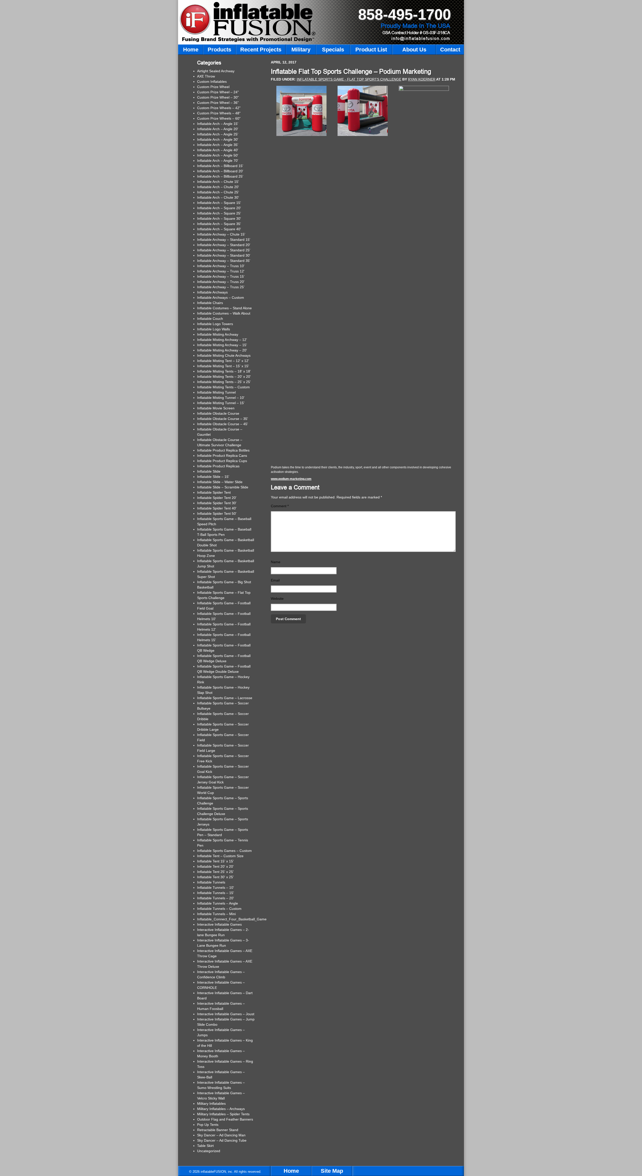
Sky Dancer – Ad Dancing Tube (222, 1140)
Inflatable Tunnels (211, 882)
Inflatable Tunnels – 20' (215, 898)
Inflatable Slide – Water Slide (220, 482)
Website (277, 599)
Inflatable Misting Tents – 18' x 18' (224, 371)
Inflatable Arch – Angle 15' (217, 124)
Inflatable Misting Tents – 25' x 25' (224, 382)
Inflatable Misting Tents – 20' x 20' (224, 377)
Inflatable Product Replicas (218, 466)
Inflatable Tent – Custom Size (220, 856)
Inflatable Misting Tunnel (216, 392)
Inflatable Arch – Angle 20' (217, 129)
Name (275, 562)
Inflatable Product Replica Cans (222, 456)
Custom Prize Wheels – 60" (218, 118)
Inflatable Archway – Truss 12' (221, 271)
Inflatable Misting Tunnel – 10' (221, 398)
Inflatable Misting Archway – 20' (222, 350)
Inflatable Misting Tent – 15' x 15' (223, 366)
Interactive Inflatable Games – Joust (225, 1014)
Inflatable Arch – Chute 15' (218, 182)
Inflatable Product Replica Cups (222, 461)
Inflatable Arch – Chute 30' (218, 197)
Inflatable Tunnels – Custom (219, 909)
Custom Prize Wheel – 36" (218, 103)
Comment (280, 506)
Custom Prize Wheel (213, 87)
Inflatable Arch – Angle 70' (217, 161)
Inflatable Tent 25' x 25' (215, 872)
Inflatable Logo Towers (215, 324)
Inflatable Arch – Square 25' (219, 213)
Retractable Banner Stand (217, 1130)
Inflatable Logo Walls (213, 329)
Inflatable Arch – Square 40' (219, 229)
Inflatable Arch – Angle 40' (217, 150)
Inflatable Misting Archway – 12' (222, 340)
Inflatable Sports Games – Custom (224, 851)
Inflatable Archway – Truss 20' (221, 282)
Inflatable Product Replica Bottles (223, 450)
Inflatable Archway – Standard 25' (223, 250)
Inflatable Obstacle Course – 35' (222, 419)
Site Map (332, 1171)
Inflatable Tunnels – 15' (215, 893)
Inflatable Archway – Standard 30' (223, 255)
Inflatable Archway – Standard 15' (223, 240)
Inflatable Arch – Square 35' (219, 224)
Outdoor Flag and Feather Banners (225, 1119)
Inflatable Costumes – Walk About (223, 313)
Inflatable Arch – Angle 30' (217, 139)
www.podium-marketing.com (291, 479)
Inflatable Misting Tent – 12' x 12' (223, 361)
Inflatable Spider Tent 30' (216, 503)
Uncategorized (208, 1151)
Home (291, 1171)
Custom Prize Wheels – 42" (218, 108)
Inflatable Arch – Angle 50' (217, 155)
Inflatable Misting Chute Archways (224, 355)
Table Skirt (205, 1146)
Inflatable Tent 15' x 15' (215, 861)
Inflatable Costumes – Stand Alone (224, 308)
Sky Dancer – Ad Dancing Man (221, 1135)
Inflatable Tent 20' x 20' (215, 866)
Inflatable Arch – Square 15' (219, 203)
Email (275, 580)
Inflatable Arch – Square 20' (219, 208)
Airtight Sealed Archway (215, 71)
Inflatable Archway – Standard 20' (223, 245)
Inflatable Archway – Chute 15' (221, 234)
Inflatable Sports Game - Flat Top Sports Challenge (349, 79)
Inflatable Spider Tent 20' (216, 498)
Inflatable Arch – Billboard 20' (220, 171)
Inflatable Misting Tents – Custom (223, 387)
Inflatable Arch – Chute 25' (218, 192)
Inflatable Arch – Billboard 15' (220, 166)
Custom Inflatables (212, 82)
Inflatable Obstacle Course (218, 413)
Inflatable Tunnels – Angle (217, 903)
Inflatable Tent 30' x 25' (215, 877)
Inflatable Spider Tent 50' (216, 513)
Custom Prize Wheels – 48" (218, 113)
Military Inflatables (211, 1103)
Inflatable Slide (208, 471)
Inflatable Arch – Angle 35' (217, 145)
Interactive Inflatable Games (219, 924)
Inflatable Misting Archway (217, 334)
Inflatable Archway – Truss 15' (221, 276)
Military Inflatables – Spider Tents (223, 1114)
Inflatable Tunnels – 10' (215, 888)
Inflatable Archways (212, 292)
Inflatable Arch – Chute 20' (218, 187)
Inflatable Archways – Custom (220, 298)
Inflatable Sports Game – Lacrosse (224, 698)
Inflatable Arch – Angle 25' (217, 134)
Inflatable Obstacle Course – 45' (222, 424)
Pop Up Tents (207, 1125)
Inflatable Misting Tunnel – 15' (221, 403)
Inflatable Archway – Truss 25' (221, 287)
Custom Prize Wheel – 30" (218, 97)
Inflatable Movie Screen (215, 408)
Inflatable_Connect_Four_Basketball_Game (232, 919)
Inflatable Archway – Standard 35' (223, 261)
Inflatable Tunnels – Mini (216, 914)
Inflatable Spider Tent (214, 492)
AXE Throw (206, 76)
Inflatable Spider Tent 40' (216, 508)
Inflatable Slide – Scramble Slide (222, 487)
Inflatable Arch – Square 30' (219, 218)
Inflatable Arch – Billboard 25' (220, 176)
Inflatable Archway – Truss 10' (221, 266)
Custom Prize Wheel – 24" (218, 92)
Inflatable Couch (210, 319)
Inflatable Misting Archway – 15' (222, 345)
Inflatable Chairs (210, 303)
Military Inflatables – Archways (221, 1109)
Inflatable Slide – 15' (213, 477)
